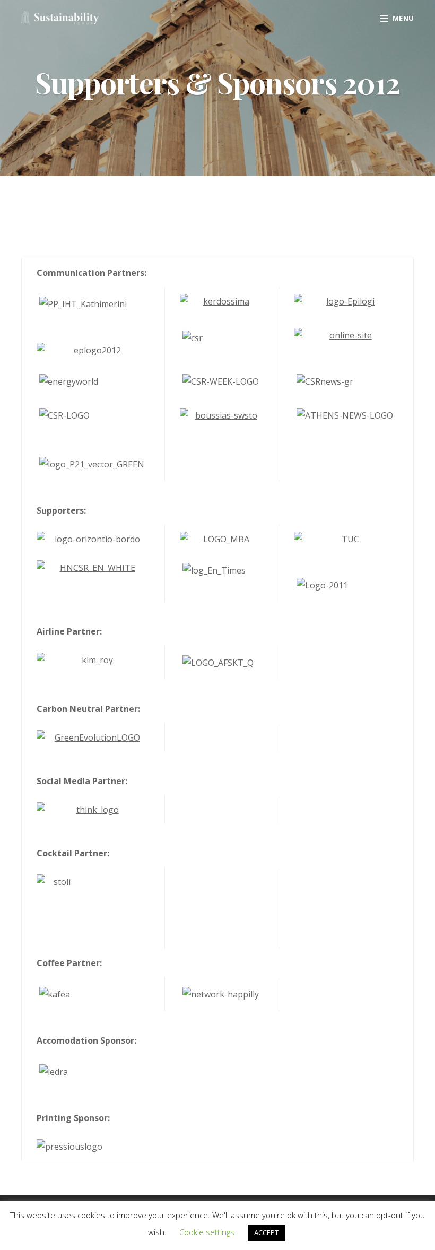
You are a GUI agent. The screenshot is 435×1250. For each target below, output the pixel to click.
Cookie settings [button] (206, 1232)
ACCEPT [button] (266, 1232)
